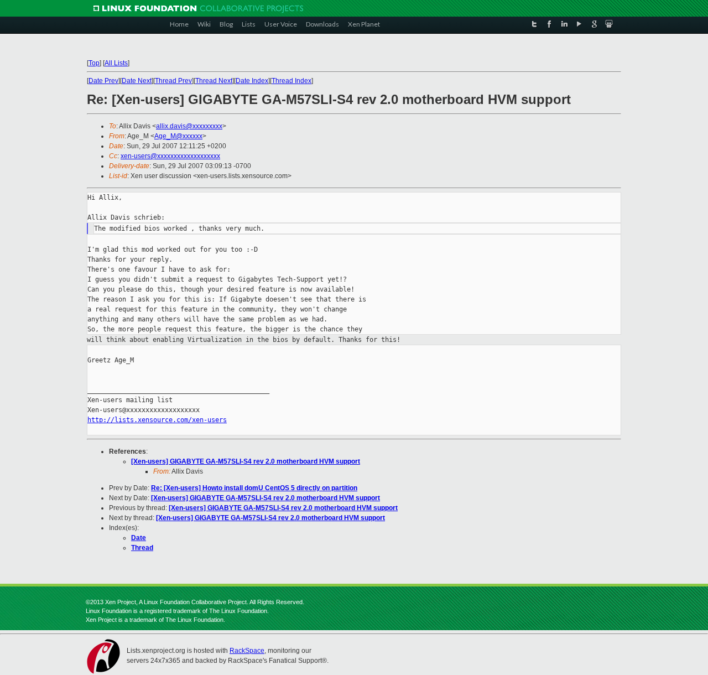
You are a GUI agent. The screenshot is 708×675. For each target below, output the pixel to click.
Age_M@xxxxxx (178, 136)
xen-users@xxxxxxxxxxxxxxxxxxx (170, 156)
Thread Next (213, 81)
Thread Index (291, 81)
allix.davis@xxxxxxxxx (189, 126)
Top (94, 63)
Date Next (137, 81)
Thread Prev (173, 81)
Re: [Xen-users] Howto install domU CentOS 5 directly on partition (254, 488)
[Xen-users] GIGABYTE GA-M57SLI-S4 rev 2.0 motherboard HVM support (245, 461)
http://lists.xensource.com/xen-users (157, 420)
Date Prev (103, 81)
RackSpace (247, 651)
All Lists (116, 63)
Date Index (252, 81)
